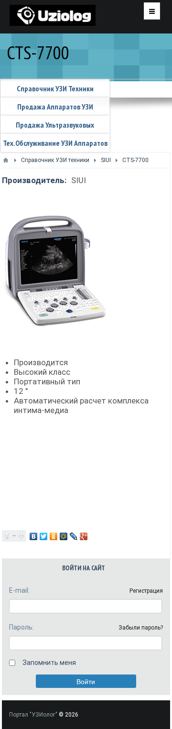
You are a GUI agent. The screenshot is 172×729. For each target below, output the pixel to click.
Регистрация (146, 591)
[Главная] (6, 160)
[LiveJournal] (74, 536)
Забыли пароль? (140, 627)
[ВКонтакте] (34, 536)
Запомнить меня (49, 662)
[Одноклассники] (54, 536)
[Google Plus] (84, 536)
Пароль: (21, 627)
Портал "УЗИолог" (33, 714)
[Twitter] (44, 536)
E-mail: (19, 590)
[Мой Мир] (64, 536)
